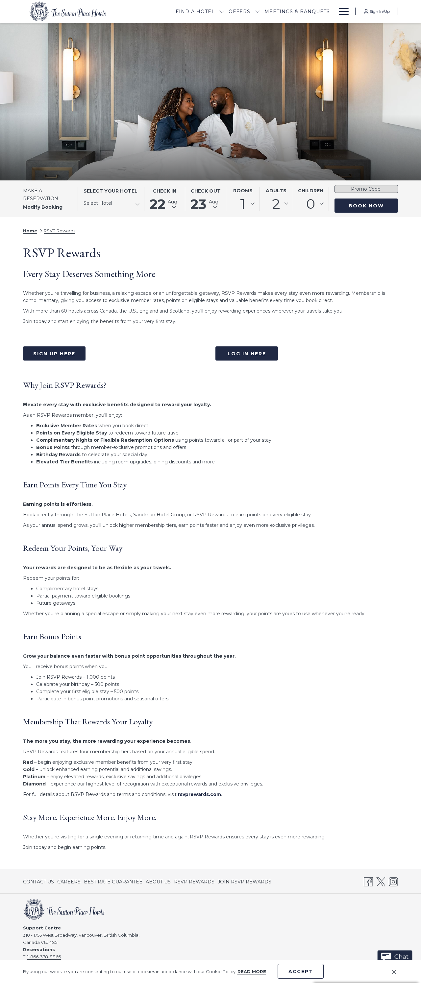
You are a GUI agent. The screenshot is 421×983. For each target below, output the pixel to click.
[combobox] (111, 204)
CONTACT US (38, 882)
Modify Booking (42, 207)
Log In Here (247, 354)
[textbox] (110, 203)
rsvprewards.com (199, 794)
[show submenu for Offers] (257, 11)
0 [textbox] (310, 204)
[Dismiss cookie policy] (394, 971)
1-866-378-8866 (44, 956)
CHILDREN (310, 191)
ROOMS (243, 191)
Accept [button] (300, 971)
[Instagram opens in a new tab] (393, 880)
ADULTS (276, 191)
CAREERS (69, 882)
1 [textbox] (242, 204)
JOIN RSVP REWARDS (244, 883)
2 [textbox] (276, 204)
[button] (165, 199)
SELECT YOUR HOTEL (110, 191)
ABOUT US (158, 882)
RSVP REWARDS (194, 883)
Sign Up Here (54, 354)
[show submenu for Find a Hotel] (222, 11)
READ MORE (251, 971)
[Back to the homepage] (67, 11)
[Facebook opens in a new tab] (368, 880)
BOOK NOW (366, 206)
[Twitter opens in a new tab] (380, 880)
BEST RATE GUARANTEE (113, 882)
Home (30, 230)
